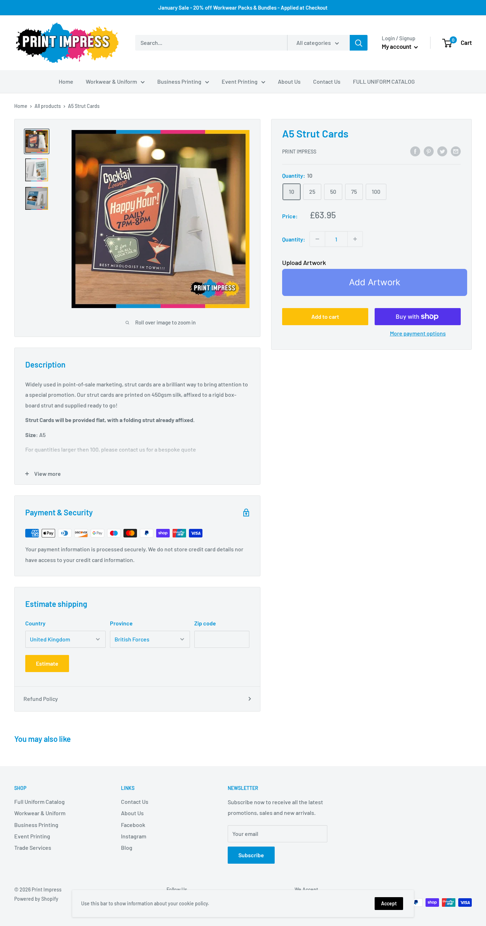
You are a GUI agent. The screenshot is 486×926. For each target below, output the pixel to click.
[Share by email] (456, 150)
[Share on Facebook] (415, 150)
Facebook (133, 824)
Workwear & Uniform (111, 81)
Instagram (133, 836)
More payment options (418, 333)
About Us (289, 81)
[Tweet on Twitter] (442, 150)
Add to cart (325, 316)
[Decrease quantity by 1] (317, 239)
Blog (126, 847)
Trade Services (32, 847)
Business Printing (179, 81)
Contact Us (326, 81)
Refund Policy (40, 698)
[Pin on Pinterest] (429, 150)
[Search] (359, 43)
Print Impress (299, 152)
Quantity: (293, 239)
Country (35, 623)
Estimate (47, 663)
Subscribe (251, 855)
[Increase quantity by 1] (355, 239)
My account (397, 46)
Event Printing (240, 81)
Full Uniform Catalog (39, 801)
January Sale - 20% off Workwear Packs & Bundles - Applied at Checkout (243, 7)
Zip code (205, 623)
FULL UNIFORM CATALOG (384, 81)
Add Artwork (374, 282)
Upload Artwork (304, 262)
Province (121, 623)
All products (48, 106)
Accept (389, 903)
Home (66, 81)
